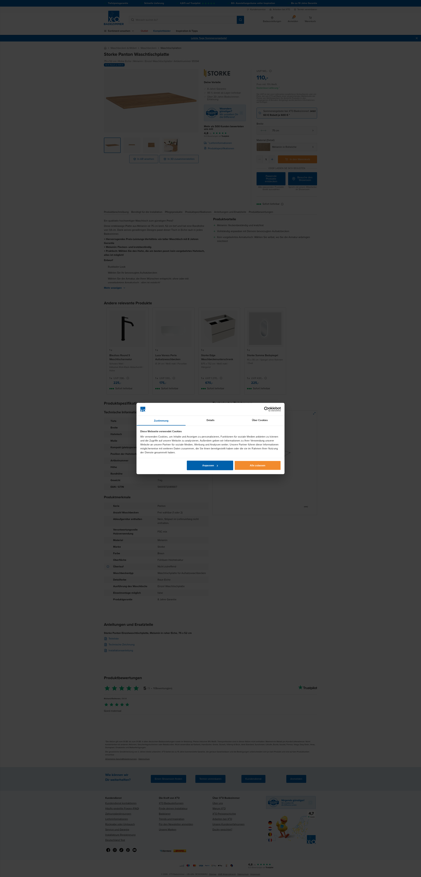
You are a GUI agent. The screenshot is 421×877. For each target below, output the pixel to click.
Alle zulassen (257, 465)
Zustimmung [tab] (161, 420)
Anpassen (208, 465)
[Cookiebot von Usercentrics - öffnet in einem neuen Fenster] (266, 409)
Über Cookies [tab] (260, 420)
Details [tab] (211, 420)
